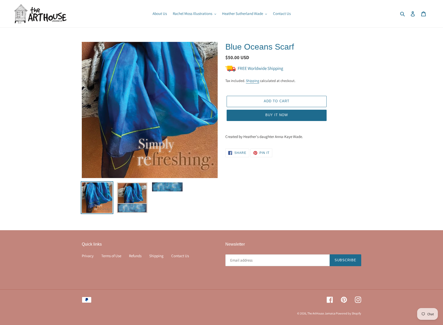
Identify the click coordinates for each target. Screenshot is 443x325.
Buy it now (276, 115)
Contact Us (180, 255)
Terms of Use (111, 255)
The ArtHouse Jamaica (321, 313)
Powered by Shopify (348, 313)
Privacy (88, 255)
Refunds (135, 255)
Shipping (252, 80)
